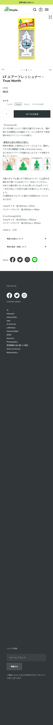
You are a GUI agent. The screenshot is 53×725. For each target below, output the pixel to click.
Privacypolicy (12, 341)
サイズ (5, 100)
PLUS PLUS (11, 324)
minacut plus (12, 317)
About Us (10, 338)
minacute (10, 313)
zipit (8, 320)
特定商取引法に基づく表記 (17, 345)
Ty (7, 310)
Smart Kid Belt (12, 331)
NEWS (9, 334)
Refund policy (12, 352)
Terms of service (13, 348)
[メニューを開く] (47, 9)
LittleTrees (11, 327)
